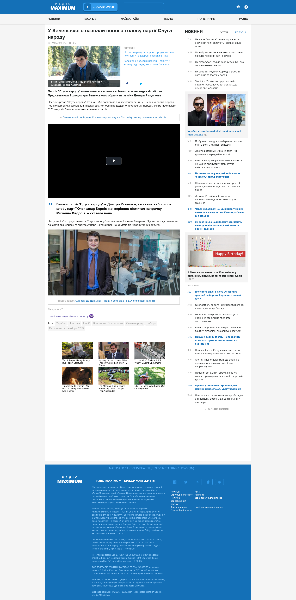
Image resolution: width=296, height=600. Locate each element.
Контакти (200, 494)
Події (86, 323)
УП (61, 309)
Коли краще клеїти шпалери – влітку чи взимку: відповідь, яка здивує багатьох (147, 62)
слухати (103, 7)
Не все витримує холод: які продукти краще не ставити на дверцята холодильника (149, 54)
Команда (175, 491)
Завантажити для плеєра (208, 497)
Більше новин (218, 409)
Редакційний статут (181, 510)
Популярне (206, 19)
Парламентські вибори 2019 (66, 328)
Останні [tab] (225, 32)
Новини (54, 19)
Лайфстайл (130, 19)
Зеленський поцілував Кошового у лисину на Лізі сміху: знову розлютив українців (114, 117)
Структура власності (182, 494)
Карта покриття (179, 507)
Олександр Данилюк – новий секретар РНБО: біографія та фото (115, 300)
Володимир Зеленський (108, 323)
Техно (168, 19)
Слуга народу (134, 323)
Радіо (243, 19)
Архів (197, 491)
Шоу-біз (90, 19)
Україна (60, 323)
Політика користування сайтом (178, 500)
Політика (74, 323)
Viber (91, 316)
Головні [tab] (240, 32)
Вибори (151, 323)
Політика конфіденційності (209, 507)
